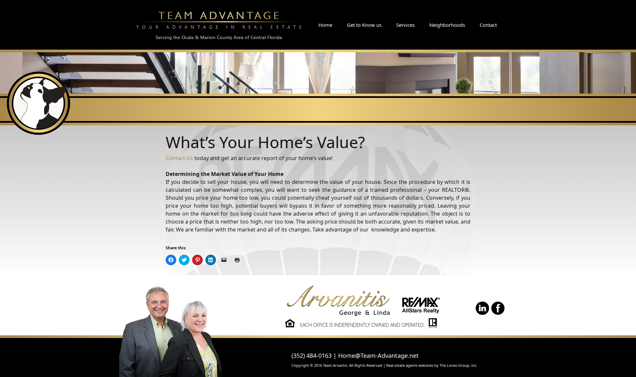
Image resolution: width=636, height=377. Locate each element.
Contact (488, 24)
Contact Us (179, 158)
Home (325, 24)
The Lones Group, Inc (458, 365)
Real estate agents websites (409, 365)
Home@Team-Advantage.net (378, 355)
